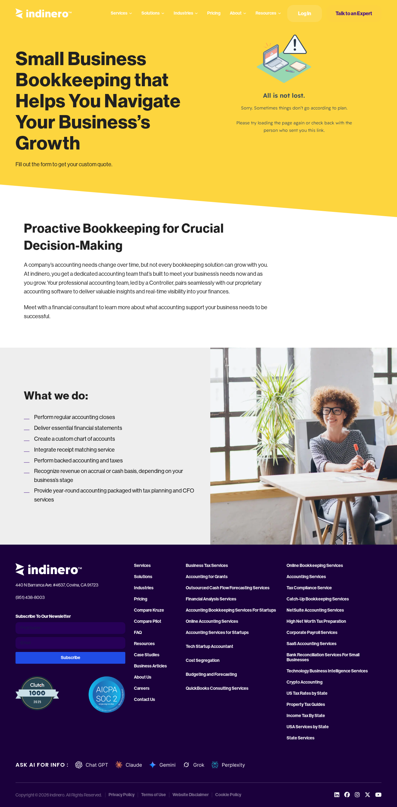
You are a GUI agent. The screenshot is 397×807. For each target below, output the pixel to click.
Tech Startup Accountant (209, 646)
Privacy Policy (122, 794)
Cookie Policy (228, 794)
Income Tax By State (306, 715)
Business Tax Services (207, 565)
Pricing (214, 13)
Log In (304, 13)
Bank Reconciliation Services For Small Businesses (323, 657)
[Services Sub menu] (130, 13)
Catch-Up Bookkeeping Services (318, 599)
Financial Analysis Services (211, 599)
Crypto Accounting (305, 682)
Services (119, 13)
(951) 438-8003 (30, 597)
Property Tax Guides (306, 704)
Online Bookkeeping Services (315, 565)
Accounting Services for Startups (217, 632)
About (236, 13)
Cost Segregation (203, 660)
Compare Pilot (147, 621)
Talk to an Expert (354, 13)
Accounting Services (306, 576)
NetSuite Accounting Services (315, 610)
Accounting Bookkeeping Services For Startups (231, 610)
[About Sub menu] (244, 13)
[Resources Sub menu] (279, 13)
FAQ (138, 632)
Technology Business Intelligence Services (327, 671)
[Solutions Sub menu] (162, 13)
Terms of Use (153, 794)
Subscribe (70, 657)
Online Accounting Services (212, 621)
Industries (183, 13)
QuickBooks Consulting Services (217, 688)
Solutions (150, 13)
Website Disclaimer (190, 794)
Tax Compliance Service (309, 588)
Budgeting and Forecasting (211, 674)
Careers (141, 688)
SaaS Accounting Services (312, 643)
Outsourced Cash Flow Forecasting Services (228, 588)
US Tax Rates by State (307, 693)
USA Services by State (308, 727)
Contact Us (144, 699)
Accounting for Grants (207, 576)
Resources (266, 13)
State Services (300, 738)
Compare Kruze (149, 610)
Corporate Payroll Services (312, 632)
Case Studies (146, 655)
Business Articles (150, 666)
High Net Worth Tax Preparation (316, 621)
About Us (142, 677)
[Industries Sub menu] (196, 13)
